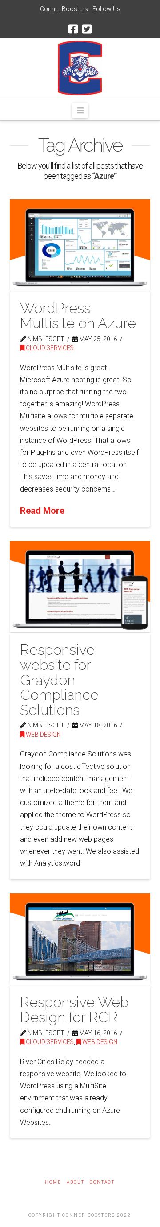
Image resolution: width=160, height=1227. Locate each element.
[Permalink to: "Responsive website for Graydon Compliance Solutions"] (80, 586)
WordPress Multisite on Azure (78, 315)
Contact (102, 1182)
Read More (42, 510)
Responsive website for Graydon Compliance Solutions (59, 679)
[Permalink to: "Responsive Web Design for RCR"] (80, 939)
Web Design (42, 734)
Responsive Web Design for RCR (74, 1009)
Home (53, 1182)
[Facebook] (73, 29)
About (75, 1182)
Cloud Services (49, 347)
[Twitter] (87, 29)
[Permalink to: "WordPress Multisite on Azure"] (80, 245)
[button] (80, 110)
